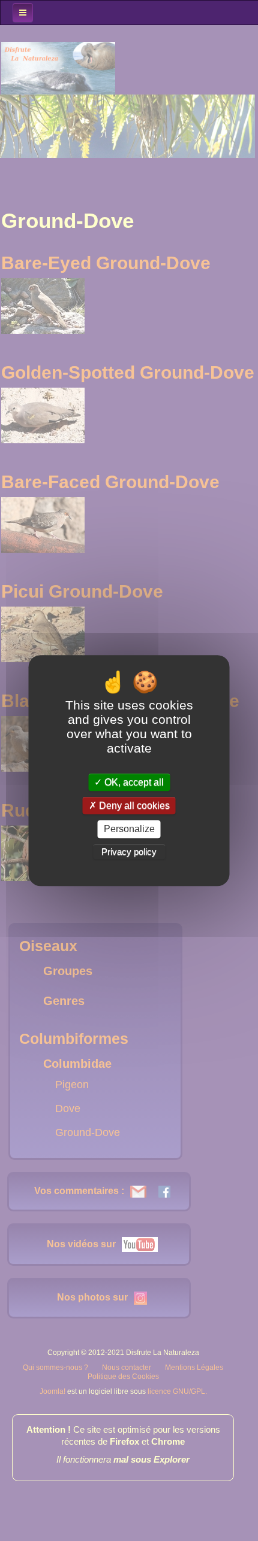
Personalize (129, 829)
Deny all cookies (133, 805)
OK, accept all (133, 782)
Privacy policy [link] (129, 851)
